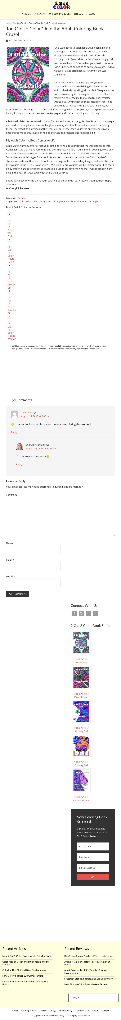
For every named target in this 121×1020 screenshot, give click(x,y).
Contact (105, 1010)
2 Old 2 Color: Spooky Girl (81, 764)
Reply (14, 432)
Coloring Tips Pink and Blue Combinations (24, 970)
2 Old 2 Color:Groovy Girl (81, 729)
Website (10, 576)
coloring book (58, 201)
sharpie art (82, 201)
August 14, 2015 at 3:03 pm (35, 416)
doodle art (71, 201)
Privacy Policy (65, 1010)
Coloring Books (28, 1010)
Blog (53, 1010)
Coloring (22, 198)
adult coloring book (41, 201)
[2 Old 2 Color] (61, 7)
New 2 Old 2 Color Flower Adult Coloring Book (26, 956)
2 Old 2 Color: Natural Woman (81, 799)
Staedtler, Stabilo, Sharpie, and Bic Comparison (88, 979)
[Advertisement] (60, 374)
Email (10, 559)
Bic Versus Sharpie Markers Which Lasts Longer (88, 956)
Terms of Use (82, 1010)
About (95, 1010)
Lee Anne (26, 412)
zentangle (93, 201)
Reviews (44, 1010)
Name (10, 543)
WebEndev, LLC (84, 1015)
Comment (12, 494)
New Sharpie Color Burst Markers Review (85, 984)
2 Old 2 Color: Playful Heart (81, 695)
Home (15, 1010)
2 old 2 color (25, 201)
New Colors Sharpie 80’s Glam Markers (22, 976)
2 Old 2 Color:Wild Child (11, 228)
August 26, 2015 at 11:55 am (41, 448)
